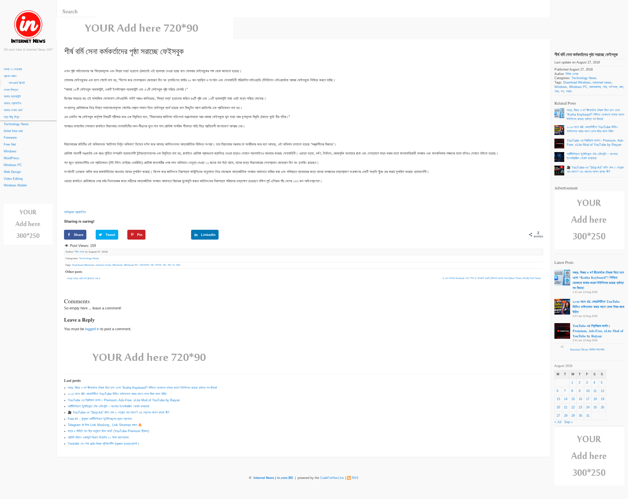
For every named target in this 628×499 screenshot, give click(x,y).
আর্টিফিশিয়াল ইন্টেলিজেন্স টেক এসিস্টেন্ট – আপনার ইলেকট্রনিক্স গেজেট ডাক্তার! (108, 406)
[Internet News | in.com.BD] (28, 27)
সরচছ (178, 265)
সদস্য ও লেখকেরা (13, 69)
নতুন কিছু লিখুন (11, 117)
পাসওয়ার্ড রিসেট (17, 83)
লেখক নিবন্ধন (11, 90)
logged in (92, 329)
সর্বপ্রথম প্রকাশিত (75, 212)
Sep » (568, 422)
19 (602, 399)
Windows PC (13, 165)
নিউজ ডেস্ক (79, 251)
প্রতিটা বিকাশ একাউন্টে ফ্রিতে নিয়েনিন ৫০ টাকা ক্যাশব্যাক (98, 437)
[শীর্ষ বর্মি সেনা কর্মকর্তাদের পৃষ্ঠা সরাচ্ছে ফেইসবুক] (589, 21)
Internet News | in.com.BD (273, 478)
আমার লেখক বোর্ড (13, 110)
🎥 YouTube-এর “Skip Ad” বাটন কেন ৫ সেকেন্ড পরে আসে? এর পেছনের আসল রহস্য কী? (118, 412)
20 (558, 407)
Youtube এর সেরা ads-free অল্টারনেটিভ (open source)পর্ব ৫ (104, 443)
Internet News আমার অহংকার (587, 349)
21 (565, 407)
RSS (355, 478)
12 (602, 391)
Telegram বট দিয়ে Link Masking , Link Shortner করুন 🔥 (105, 425)
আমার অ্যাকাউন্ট (12, 96)
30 (580, 415)
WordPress (11, 158)
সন (173, 265)
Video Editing (13, 179)
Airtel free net (13, 131)
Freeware (10, 137)
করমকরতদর (144, 265)
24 (587, 407)
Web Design (12, 172)
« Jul (557, 422)
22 (573, 407)
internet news (103, 265)
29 (573, 415)
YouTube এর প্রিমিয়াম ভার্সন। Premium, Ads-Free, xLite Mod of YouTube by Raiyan (124, 400)
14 (565, 399)
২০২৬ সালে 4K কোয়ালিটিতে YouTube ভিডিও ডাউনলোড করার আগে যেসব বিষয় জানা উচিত (117, 394)
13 (558, 399)
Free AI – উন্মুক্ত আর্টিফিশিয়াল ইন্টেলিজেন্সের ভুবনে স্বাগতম (100, 419)
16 (580, 399)
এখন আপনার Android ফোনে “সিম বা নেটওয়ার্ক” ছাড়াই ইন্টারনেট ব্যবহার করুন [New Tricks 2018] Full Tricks (493, 278)
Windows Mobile (15, 185)
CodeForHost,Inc (332, 478)
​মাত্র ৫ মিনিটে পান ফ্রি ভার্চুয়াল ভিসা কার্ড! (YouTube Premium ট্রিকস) (108, 431)
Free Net (10, 144)
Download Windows (83, 265)
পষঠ (152, 265)
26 (602, 407)
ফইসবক (158, 265)
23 (580, 407)
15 (573, 399)
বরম (164, 265)
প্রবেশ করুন (10, 76)
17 (587, 399)
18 (595, 399)
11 (595, 391)
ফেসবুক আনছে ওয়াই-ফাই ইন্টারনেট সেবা (82, 278)
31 (587, 415)
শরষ (169, 265)
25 (595, 407)
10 (587, 391)
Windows (10, 151)
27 (558, 415)
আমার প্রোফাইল (12, 103)
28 (565, 415)
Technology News (16, 124)
